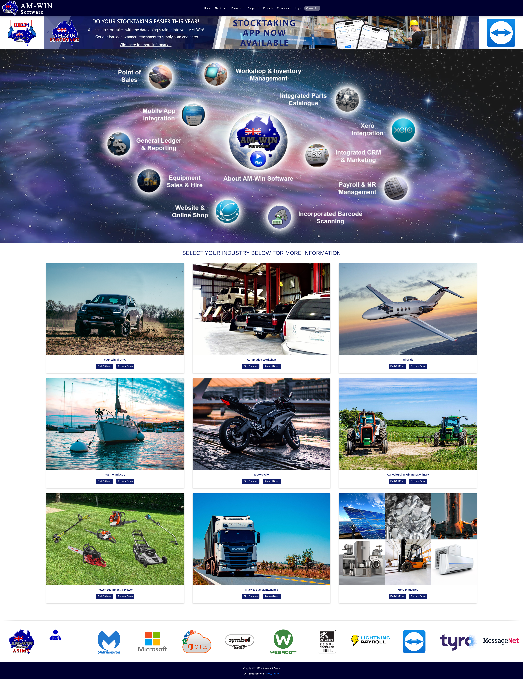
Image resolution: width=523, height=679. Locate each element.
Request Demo (125, 366)
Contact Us (312, 8)
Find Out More (104, 366)
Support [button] (252, 8)
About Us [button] (220, 8)
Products (268, 8)
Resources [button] (283, 8)
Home (207, 8)
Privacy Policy (272, 674)
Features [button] (236, 8)
